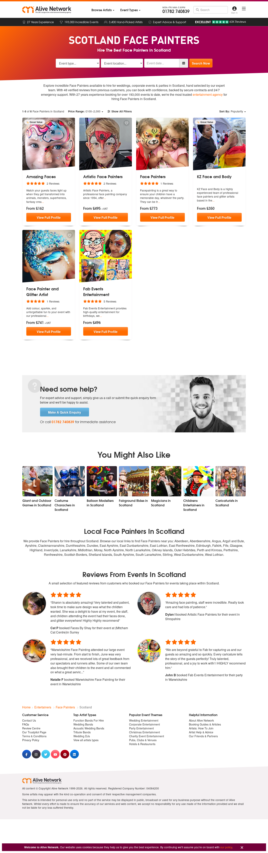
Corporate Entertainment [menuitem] (144, 724)
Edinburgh (203, 545)
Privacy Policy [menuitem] (30, 740)
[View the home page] (46, 10)
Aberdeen (181, 541)
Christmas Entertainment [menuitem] (144, 732)
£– (84, 111)
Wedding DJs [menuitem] (81, 736)
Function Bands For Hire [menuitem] (88, 720)
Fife (225, 545)
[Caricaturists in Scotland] (230, 481)
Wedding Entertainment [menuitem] (143, 720)
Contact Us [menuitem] (29, 720)
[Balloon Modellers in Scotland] (102, 481)
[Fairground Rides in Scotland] (134, 481)
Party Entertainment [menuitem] (141, 728)
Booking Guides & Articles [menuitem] (205, 724)
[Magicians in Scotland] (166, 481)
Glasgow (236, 545)
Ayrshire (30, 545)
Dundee (92, 545)
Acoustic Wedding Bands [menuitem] (88, 728)
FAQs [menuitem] (25, 724)
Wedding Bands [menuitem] (83, 724)
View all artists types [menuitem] (85, 740)
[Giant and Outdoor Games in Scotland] (37, 481)
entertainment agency (208, 94)
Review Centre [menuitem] (31, 728)
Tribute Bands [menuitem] (82, 732)
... (43, 202)
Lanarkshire (68, 550)
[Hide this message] (242, 847)
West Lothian (214, 554)
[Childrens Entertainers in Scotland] (198, 481)
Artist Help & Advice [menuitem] (201, 732)
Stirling (167, 554)
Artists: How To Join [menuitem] (201, 728)
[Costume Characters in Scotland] (70, 481)
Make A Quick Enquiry (64, 412)
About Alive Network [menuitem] (201, 720)
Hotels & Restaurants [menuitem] (142, 744)
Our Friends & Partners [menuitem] (203, 736)
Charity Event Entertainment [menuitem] (146, 736)
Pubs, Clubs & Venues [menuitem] (143, 740)
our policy (226, 847)
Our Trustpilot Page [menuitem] (34, 732)
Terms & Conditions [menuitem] (34, 736)
